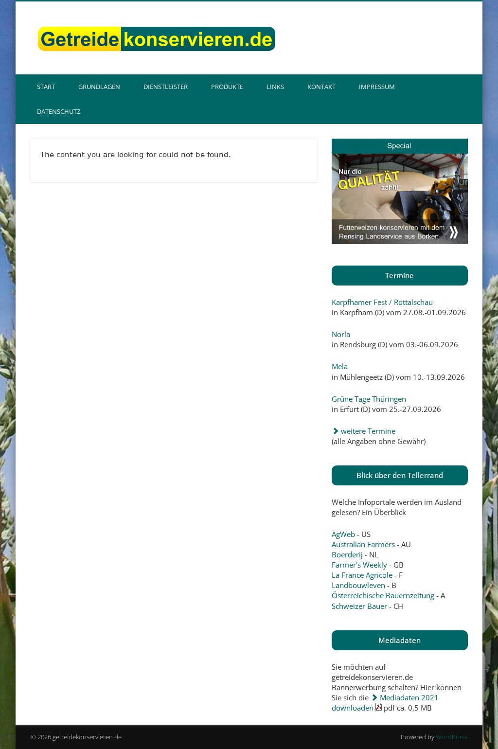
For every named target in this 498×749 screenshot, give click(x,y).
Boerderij (347, 554)
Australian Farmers (363, 544)
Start (46, 86)
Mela (340, 366)
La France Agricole (362, 575)
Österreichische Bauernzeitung (383, 595)
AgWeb (343, 534)
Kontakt (321, 86)
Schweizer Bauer (359, 606)
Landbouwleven (358, 585)
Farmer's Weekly (359, 565)
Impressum (377, 86)
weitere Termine (367, 431)
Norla (341, 334)
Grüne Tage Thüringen (369, 399)
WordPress (451, 736)
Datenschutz (58, 111)
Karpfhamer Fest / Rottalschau (382, 302)
